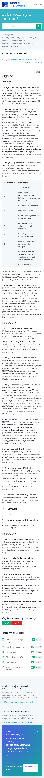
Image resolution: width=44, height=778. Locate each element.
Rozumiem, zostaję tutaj (14, 768)
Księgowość (11, 652)
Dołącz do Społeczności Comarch (18, 702)
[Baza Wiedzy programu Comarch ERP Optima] (13, 5)
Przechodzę (30, 766)
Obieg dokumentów (14, 657)
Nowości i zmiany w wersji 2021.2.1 (24, 60)
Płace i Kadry (11, 662)
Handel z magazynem (15, 647)
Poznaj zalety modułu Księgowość (19, 722)
